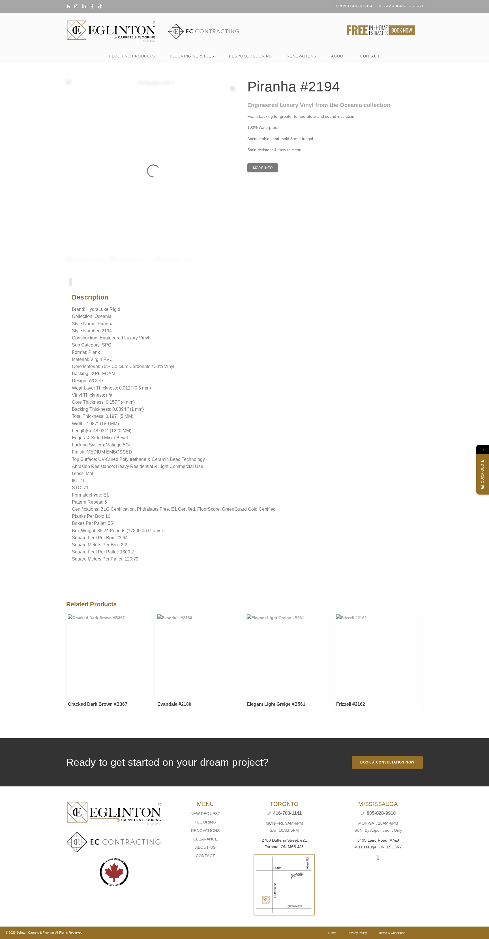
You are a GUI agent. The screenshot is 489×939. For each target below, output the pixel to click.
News (332, 932)
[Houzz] (68, 6)
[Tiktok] (100, 6)
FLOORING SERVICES (192, 56)
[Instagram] (76, 6)
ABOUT (338, 56)
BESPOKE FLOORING (250, 56)
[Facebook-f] (92, 6)
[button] (262, 167)
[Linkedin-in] (84, 6)
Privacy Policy (357, 932)
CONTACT (370, 56)
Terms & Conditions (391, 932)
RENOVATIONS (301, 56)
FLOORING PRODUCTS (132, 56)
